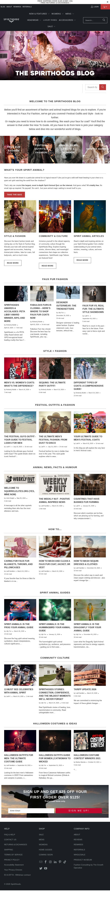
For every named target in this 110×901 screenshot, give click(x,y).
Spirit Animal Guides (55, 592)
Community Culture (55, 657)
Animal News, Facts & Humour (55, 467)
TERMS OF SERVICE (13, 855)
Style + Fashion (55, 351)
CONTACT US (10, 839)
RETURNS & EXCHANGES (15, 844)
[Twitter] (41, 868)
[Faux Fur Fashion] (14, 149)
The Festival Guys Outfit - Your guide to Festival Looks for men (20, 439)
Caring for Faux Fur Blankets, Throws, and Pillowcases (18, 564)
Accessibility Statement (14, 865)
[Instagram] (51, 862)
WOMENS (43, 844)
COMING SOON (46, 855)
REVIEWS (78, 839)
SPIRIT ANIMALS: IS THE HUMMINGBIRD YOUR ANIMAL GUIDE (54, 627)
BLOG (3, 7)
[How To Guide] (96, 149)
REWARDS (78, 844)
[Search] (104, 20)
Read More (13, 263)
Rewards (17, 7)
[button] (39, 14)
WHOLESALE (79, 855)
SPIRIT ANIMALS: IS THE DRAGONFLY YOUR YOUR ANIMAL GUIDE (87, 627)
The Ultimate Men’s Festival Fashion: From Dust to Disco (53, 439)
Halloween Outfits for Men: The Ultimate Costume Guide (18, 758)
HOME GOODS (45, 850)
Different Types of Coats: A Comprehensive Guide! (89, 385)
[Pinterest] (60, 862)
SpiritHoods (16, 884)
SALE (41, 834)
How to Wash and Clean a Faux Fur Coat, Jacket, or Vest (54, 564)
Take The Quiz (14, 194)
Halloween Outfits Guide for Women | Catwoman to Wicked (55, 758)
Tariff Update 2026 (85, 689)
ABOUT (9, 7)
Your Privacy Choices (13, 870)
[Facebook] (46, 862)
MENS (41, 839)
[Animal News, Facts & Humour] (68, 149)
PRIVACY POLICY (11, 860)
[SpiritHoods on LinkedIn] (55, 862)
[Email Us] (41, 862)
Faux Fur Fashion (55, 279)
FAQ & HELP (9, 834)
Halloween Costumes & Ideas (55, 723)
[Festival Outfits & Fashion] (41, 149)
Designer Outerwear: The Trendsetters (66, 305)
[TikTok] (65, 862)
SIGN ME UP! (79, 811)
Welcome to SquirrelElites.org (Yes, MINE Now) (19, 491)
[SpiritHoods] (11, 20)
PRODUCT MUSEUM (83, 860)
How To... (55, 529)
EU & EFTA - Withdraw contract (17, 875)
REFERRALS (27, 7)
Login (96, 7)
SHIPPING (8, 850)
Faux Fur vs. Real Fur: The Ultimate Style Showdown (93, 309)
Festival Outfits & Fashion (55, 405)
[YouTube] (46, 868)
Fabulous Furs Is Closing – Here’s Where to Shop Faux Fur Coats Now (40, 311)
